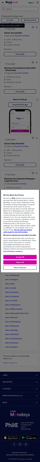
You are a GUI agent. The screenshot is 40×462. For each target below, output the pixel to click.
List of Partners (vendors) (13, 251)
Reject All (20, 262)
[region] (20, 231)
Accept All (20, 257)
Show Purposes (20, 267)
